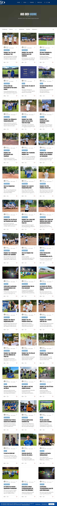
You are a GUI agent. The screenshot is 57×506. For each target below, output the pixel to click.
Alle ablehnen (44, 504)
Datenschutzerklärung (26, 504)
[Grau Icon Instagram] (47, 2)
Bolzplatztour (34, 29)
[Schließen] (55, 504)
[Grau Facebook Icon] (45, 2)
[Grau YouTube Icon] (49, 2)
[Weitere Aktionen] (17, 47)
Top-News (28, 29)
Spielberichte (21, 29)
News (16, 29)
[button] (53, 29)
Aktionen (11, 29)
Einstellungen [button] (38, 504)
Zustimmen (51, 504)
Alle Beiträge (4, 29)
